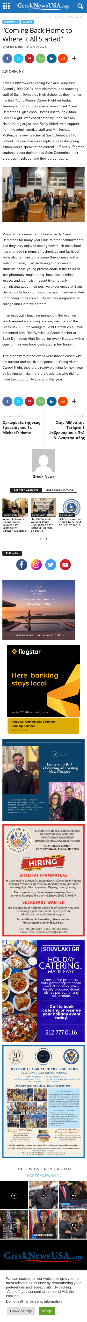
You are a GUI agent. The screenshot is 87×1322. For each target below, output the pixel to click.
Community (20, 17)
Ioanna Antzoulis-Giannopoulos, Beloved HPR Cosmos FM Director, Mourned (14, 524)
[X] (18, 58)
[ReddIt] (63, 58)
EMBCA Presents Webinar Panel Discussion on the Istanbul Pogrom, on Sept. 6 (42, 524)
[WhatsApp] (40, 58)
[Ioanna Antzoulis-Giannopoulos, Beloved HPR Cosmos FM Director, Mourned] (15, 507)
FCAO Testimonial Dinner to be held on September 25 (70, 522)
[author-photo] (43, 460)
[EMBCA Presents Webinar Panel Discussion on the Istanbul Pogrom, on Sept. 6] (44, 507)
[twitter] (51, 564)
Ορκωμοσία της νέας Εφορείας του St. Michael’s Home (21, 427)
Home (5, 17)
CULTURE (27, 21)
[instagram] (36, 564)
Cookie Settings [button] (21, 1311)
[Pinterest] (29, 58)
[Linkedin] (52, 58)
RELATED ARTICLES (26, 490)
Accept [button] (47, 1311)
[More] (74, 58)
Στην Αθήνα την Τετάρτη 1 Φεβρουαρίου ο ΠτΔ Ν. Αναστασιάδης (67, 430)
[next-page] (46, 538)
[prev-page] (40, 538)
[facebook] (22, 564)
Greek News (14, 46)
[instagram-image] (14, 1195)
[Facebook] (7, 58)
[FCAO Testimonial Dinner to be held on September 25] (72, 507)
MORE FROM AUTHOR (59, 490)
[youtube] (65, 564)
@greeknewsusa (43, 1175)
